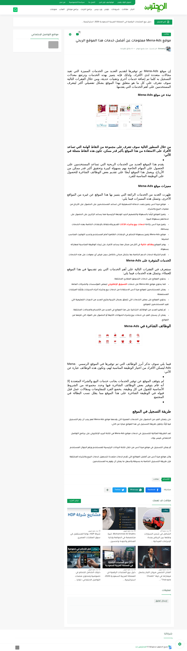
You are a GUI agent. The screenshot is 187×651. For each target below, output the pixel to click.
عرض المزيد (74, 501)
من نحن (62, 3)
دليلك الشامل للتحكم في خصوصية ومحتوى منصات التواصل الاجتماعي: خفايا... (87, 576)
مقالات (125, 9)
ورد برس (98, 9)
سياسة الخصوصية (77, 3)
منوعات (53, 9)
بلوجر (106, 9)
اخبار (132, 9)
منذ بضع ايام (164, 531)
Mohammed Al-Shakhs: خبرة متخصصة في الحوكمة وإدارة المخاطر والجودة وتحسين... (122, 538)
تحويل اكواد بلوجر (124, 3)
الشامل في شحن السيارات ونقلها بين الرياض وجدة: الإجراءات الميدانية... (157, 538)
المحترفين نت (141, 647)
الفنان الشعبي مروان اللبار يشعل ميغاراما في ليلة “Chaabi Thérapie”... (154, 576)
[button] (153, 489)
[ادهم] (17, 648)
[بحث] (15, 9)
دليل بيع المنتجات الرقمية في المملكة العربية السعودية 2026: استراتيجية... (116, 22)
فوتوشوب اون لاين (106, 3)
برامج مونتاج (72, 9)
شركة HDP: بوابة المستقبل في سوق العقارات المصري (85, 536)
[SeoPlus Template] (170, 647)
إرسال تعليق (161, 601)
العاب (62, 9)
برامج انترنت (86, 9)
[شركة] (53, 44)
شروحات (115, 9)
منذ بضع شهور (128, 531)
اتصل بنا (91, 3)
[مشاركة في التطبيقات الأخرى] (107, 489)
